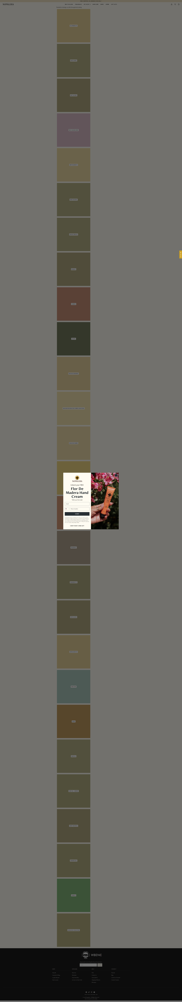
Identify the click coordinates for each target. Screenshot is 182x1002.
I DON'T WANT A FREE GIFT (77, 526)
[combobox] (67, 509)
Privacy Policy (74, 522)
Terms (78, 522)
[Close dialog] (116, 475)
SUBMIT (77, 514)
